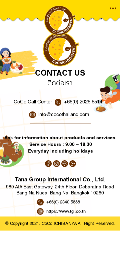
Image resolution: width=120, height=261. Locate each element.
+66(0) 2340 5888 (63, 201)
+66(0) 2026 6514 (83, 102)
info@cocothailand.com (63, 114)
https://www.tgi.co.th (66, 211)
